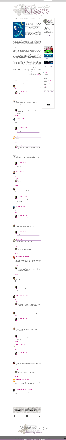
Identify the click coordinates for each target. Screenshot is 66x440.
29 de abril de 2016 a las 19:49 (23, 162)
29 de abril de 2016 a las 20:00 (23, 318)
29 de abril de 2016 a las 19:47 (23, 145)
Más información (43, 439)
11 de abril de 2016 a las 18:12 (21, 171)
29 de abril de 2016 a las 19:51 (23, 196)
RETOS (37, 0)
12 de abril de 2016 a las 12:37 (25, 256)
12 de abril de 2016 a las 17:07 (25, 277)
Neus (16, 171)
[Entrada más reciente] (14, 416)
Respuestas (17, 90)
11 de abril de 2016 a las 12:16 (21, 85)
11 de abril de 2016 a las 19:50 (22, 188)
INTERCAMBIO (31, 0)
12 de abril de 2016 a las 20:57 (22, 344)
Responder (16, 88)
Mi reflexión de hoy (46, 86)
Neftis (16, 239)
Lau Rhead (17, 344)
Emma (16, 85)
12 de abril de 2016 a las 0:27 (21, 239)
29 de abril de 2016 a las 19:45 (23, 127)
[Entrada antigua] (39, 416)
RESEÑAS (20, 0)
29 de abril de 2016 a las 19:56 (23, 286)
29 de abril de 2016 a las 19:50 (23, 179)
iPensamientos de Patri (18, 277)
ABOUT (41, 0)
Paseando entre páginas (19, 295)
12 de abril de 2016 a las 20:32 (21, 327)
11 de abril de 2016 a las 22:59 (21, 206)
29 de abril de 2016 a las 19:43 (23, 91)
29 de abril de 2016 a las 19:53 (23, 215)
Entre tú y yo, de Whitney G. (47, 80)
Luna (16, 327)
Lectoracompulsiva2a (18, 379)
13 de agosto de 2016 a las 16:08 (25, 379)
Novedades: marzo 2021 (47, 83)
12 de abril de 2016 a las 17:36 (25, 295)
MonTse (17, 188)
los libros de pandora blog (19, 389)
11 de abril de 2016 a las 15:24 (20, 118)
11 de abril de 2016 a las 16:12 (23, 136)
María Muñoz (17, 136)
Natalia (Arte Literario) (19, 256)
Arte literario (45, 72)
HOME (16, 0)
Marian (16, 206)
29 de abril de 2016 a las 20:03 (23, 352)
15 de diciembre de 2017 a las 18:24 (27, 389)
